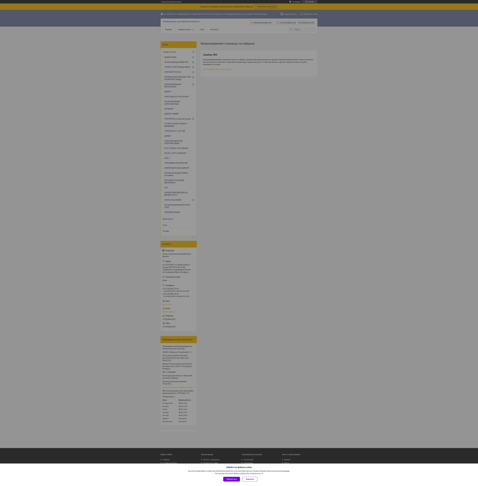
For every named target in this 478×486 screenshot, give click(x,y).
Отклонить (250, 479)
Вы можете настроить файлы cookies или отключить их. (238, 473)
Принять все (231, 479)
